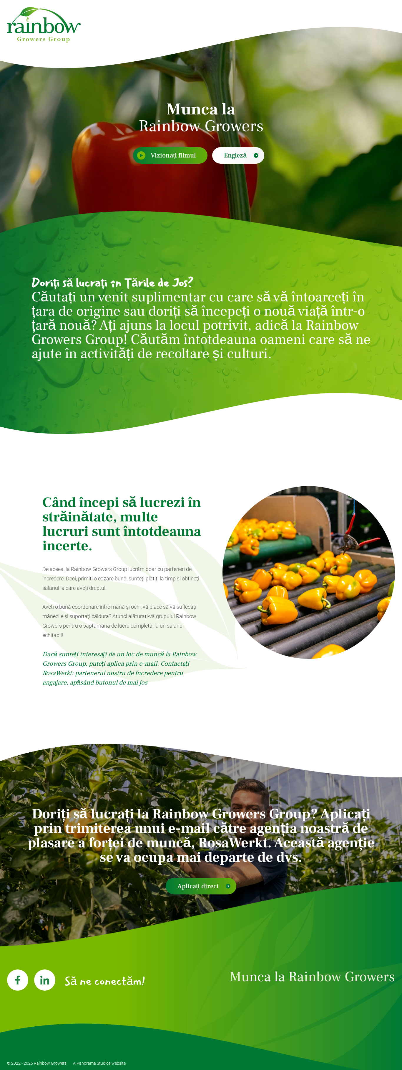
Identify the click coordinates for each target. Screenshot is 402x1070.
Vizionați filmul (173, 155)
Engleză (235, 155)
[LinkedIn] (44, 980)
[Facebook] (17, 980)
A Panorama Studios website (99, 1063)
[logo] (44, 25)
